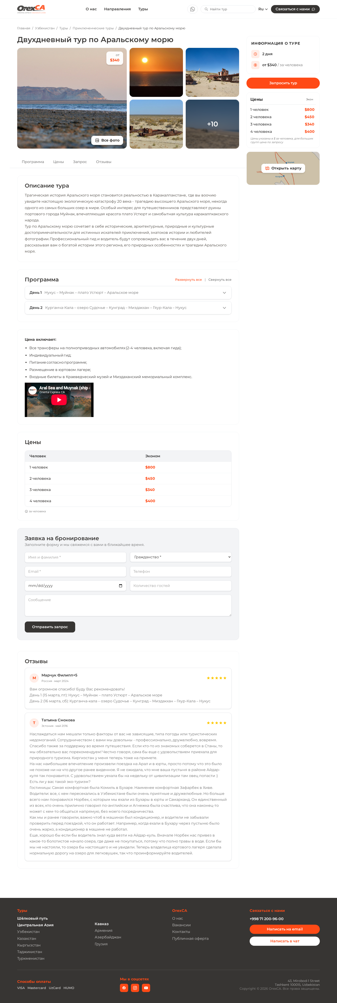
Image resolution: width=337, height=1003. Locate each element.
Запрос (80, 162)
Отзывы (103, 162)
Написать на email (285, 929)
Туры (143, 9)
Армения (104, 930)
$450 (309, 117)
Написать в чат (284, 941)
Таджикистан (29, 952)
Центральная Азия (35, 925)
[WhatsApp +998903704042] (192, 9)
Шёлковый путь (32, 918)
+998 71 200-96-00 (267, 919)
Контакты (181, 931)
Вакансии (181, 925)
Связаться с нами (293, 9)
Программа (33, 162)
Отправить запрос (50, 627)
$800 (310, 109)
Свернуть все (220, 280)
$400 (310, 131)
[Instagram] (135, 988)
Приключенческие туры (93, 28)
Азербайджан (108, 937)
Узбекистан (45, 28)
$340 (309, 124)
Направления (117, 9)
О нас (91, 9)
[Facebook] (124, 988)
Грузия (101, 944)
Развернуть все (188, 280)
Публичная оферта (190, 938)
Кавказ (102, 924)
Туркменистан (30, 958)
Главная (23, 28)
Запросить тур (283, 83)
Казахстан (26, 938)
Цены (58, 162)
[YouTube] (146, 988)
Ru (261, 9)
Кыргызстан (29, 945)
